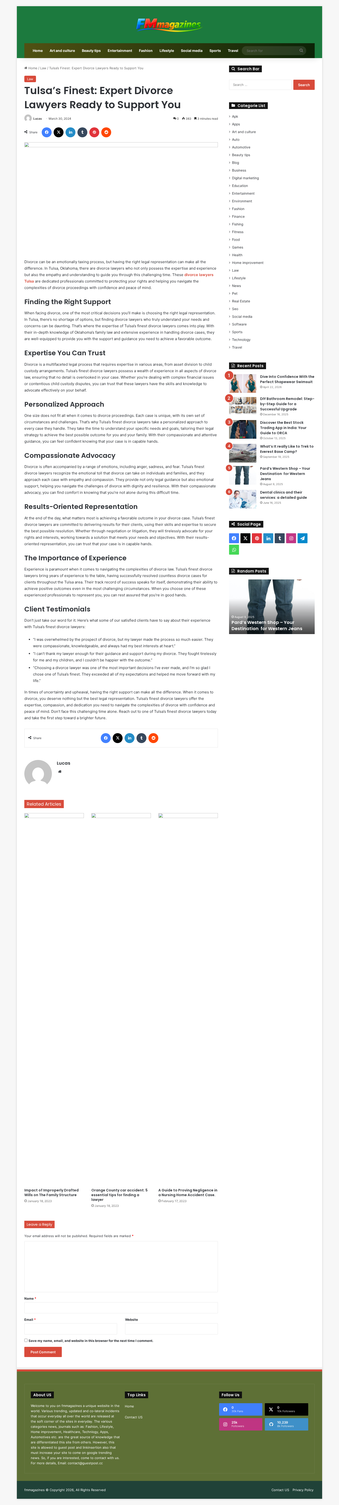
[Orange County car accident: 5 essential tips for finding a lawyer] (121, 999)
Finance (238, 216)
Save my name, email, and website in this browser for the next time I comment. (91, 1341)
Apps (236, 124)
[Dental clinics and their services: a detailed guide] (242, 499)
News (236, 286)
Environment (242, 201)
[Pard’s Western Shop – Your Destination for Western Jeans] (242, 475)
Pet (234, 293)
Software (239, 324)
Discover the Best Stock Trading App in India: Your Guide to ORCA (283, 427)
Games (237, 247)
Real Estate (241, 301)
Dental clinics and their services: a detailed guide (283, 495)
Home (38, 50)
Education (240, 186)
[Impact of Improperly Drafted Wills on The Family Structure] (54, 999)
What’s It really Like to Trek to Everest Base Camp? (287, 449)
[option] (272, 606)
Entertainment (120, 50)
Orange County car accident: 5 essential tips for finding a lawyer (119, 1195)
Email (30, 1320)
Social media (192, 50)
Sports (215, 50)
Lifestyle (167, 50)
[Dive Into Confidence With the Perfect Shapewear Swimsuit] (242, 383)
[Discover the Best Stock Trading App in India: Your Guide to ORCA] (242, 429)
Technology (241, 340)
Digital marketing (245, 178)
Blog (235, 163)
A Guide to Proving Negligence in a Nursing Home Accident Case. (187, 1192)
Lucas (37, 118)
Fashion (146, 50)
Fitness (237, 232)
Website (131, 1320)
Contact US (133, 1417)
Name (30, 1298)
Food (236, 240)
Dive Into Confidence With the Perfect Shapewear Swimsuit (287, 379)
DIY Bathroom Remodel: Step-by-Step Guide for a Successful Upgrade (287, 404)
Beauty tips (91, 50)
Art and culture (62, 50)
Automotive (241, 147)
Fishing (237, 224)
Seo (235, 309)
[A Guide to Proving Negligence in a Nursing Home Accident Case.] (188, 999)
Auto (235, 140)
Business (239, 170)
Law (43, 68)
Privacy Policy (303, 1490)
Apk (235, 116)
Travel (233, 50)
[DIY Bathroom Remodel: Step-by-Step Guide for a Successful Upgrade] (242, 405)
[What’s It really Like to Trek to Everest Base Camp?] (242, 453)
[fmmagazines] (169, 24)
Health (237, 255)
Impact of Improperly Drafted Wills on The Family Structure (51, 1192)
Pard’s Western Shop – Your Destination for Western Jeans (285, 473)
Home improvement (248, 263)
